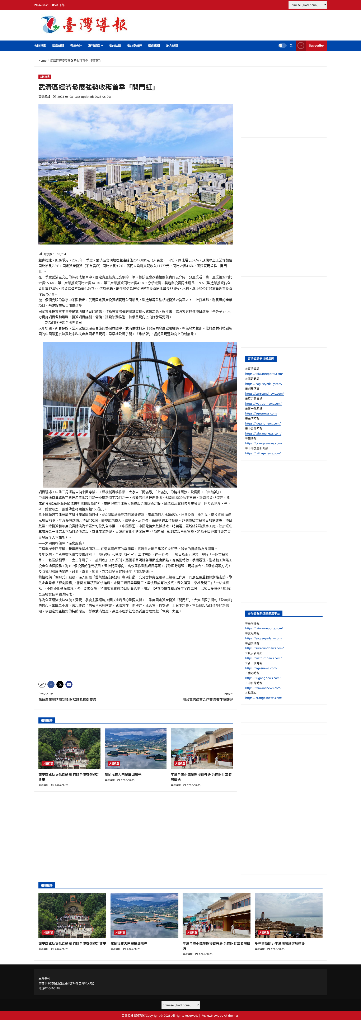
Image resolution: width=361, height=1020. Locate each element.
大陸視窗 (40, 45)
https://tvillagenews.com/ (263, 453)
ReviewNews (210, 1015)
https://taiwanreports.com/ (264, 374)
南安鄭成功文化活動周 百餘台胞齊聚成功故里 (72, 943)
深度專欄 (154, 45)
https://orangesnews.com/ (263, 443)
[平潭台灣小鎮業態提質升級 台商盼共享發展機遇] (202, 748)
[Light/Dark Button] (282, 45)
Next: (208, 697)
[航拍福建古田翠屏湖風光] (136, 748)
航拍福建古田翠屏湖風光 (123, 775)
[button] (291, 46)
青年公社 (76, 45)
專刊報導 (94, 45)
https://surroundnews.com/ (264, 393)
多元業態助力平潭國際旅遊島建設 (280, 943)
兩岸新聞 (58, 45)
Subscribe (316, 45)
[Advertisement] (135, 648)
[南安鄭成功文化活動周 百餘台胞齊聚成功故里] (69, 748)
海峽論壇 (115, 45)
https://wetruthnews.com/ (263, 403)
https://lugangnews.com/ (263, 423)
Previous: (67, 697)
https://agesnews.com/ (261, 413)
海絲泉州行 (134, 45)
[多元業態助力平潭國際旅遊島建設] (289, 915)
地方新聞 (172, 45)
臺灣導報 (44, 97)
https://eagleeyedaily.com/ (263, 384)
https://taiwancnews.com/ (263, 433)
